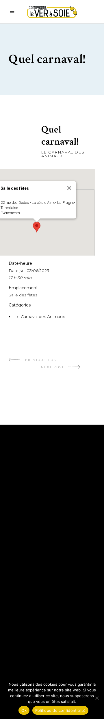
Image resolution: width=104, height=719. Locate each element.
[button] (36, 227)
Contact (20, 637)
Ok (24, 710)
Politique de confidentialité (47, 654)
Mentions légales (32, 646)
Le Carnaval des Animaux (63, 154)
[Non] (97, 698)
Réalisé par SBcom (33, 663)
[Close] (69, 188)
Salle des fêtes (23, 295)
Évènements (10, 213)
